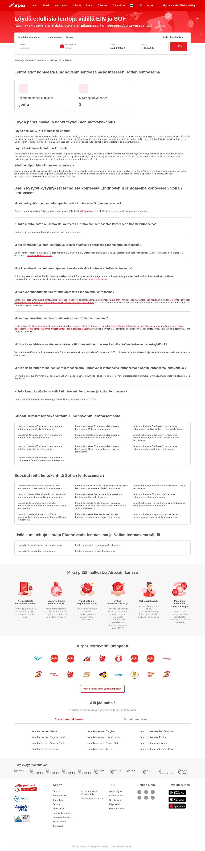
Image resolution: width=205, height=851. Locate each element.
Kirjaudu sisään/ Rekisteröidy (89, 792)
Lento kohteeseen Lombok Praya (157, 749)
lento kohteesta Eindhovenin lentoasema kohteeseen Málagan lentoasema (134, 299)
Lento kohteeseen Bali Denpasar (157, 731)
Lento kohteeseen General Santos (48, 743)
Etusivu (56, 791)
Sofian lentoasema (97, 279)
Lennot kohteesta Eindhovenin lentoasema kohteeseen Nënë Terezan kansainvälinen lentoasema (97, 449)
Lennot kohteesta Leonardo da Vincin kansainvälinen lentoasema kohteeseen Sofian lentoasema (42, 517)
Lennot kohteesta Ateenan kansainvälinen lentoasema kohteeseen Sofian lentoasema (97, 515)
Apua (150, 5)
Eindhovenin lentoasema (39, 255)
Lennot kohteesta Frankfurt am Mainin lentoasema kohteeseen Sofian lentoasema (159, 504)
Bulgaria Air (87, 211)
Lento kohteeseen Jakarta (153, 743)
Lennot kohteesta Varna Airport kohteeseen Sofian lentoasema (159, 487)
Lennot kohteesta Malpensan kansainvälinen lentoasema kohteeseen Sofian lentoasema (156, 515)
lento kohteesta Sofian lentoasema (37, 551)
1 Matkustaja (55, 37)
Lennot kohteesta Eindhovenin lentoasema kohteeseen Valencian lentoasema (97, 436)
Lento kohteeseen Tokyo (99, 749)
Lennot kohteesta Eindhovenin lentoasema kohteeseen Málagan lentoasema (97, 427)
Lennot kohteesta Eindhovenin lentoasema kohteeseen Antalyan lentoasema (40, 447)
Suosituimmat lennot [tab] (69, 719)
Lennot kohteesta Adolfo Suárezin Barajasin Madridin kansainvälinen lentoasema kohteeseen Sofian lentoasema (100, 506)
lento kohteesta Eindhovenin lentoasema (40, 545)
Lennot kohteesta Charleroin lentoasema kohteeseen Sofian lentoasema (154, 495)
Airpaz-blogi (59, 808)
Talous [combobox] (70, 37)
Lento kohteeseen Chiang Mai (102, 743)
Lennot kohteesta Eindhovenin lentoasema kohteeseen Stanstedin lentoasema (40, 427)
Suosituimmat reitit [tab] (137, 719)
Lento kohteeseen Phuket (153, 737)
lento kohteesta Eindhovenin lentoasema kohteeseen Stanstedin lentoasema (54, 299)
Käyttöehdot (115, 804)
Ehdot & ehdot (116, 808)
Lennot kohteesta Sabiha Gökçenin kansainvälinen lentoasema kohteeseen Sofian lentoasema (101, 487)
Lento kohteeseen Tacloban (45, 749)
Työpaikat (58, 826)
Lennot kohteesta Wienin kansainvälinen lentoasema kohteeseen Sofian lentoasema (40, 487)
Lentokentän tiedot (62, 817)
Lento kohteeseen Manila (44, 731)
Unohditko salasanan (92, 798)
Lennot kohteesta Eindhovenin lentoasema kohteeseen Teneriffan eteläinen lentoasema (41, 459)
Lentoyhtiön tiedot (62, 813)
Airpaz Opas (115, 791)
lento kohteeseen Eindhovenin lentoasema (98, 545)
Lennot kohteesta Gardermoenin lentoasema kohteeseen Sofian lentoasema (98, 495)
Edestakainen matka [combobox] (29, 37)
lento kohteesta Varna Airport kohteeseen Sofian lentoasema (59, 328)
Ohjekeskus (115, 800)
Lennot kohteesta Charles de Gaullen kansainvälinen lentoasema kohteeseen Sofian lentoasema (42, 506)
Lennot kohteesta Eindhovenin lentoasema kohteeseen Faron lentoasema (40, 436)
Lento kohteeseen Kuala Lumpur (103, 737)
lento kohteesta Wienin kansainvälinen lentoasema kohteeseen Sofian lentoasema (57, 326)
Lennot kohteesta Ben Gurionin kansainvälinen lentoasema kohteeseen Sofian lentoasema (42, 495)
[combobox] (39, 48)
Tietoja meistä (60, 795)
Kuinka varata (116, 795)
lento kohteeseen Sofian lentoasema (95, 551)
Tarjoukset (58, 800)
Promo (56, 804)
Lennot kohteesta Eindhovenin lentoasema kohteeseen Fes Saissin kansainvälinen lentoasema (159, 427)
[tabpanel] (102, 736)
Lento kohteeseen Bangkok (101, 731)
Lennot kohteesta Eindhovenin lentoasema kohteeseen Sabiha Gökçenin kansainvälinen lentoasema (156, 438)
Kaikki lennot (59, 821)
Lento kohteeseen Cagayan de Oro (49, 737)
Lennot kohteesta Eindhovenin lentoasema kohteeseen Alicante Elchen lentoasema (155, 447)
